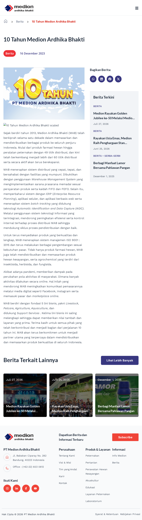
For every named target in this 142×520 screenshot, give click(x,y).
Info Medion (119, 455)
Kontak (63, 483)
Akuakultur (92, 480)
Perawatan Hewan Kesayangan (96, 471)
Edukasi (90, 487)
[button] (93, 79)
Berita (20, 21)
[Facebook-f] (26, 488)
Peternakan (92, 455)
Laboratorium (94, 501)
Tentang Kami (67, 455)
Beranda (5, 21)
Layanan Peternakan (98, 494)
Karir (62, 476)
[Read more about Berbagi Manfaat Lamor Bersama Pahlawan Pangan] (117, 395)
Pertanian (91, 462)
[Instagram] (7, 488)
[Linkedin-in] (16, 488)
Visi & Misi (65, 462)
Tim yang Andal (68, 469)
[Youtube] (35, 488)
